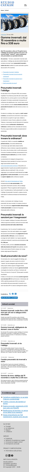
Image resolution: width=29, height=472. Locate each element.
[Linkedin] (15, 294)
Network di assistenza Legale (15, 440)
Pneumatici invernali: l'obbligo (11, 72)
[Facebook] (13, 294)
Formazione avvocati (12, 444)
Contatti (8, 426)
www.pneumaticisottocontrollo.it (9, 165)
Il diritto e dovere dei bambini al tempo (14, 402)
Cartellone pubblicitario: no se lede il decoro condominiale (15, 398)
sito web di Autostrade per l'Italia (13, 181)
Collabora (9, 431)
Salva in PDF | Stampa (9, 297)
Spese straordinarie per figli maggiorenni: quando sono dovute (15, 416)
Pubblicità (9, 438)
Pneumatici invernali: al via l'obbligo (11, 344)
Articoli (7, 10)
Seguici (8, 430)
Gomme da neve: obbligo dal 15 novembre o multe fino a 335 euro (14, 377)
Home (2, 10)
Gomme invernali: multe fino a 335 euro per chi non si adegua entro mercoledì (14, 313)
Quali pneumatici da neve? (10, 83)
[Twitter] (10, 294)
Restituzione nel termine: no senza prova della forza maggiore (15, 411)
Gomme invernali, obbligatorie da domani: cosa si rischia (14, 328)
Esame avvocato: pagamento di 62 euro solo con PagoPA (15, 407)
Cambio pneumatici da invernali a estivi (14, 360)
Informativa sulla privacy (14, 451)
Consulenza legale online (14, 442)
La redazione (10, 428)
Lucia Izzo (3, 34)
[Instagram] (6, 455)
